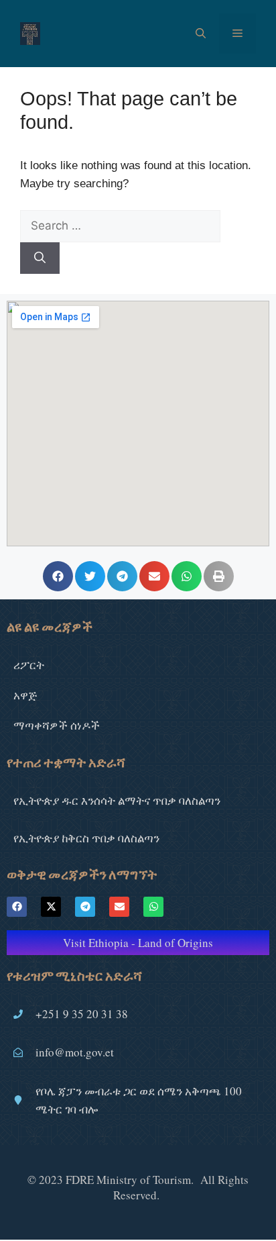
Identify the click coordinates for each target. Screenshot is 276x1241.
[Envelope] (119, 907)
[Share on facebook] (58, 576)
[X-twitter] (51, 907)
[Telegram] (85, 907)
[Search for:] (120, 225)
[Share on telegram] (122, 576)
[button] (200, 33)
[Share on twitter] (90, 576)
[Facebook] (17, 907)
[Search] (40, 258)
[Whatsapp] (153, 907)
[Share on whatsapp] (186, 576)
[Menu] (237, 33)
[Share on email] (154, 576)
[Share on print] (219, 576)
